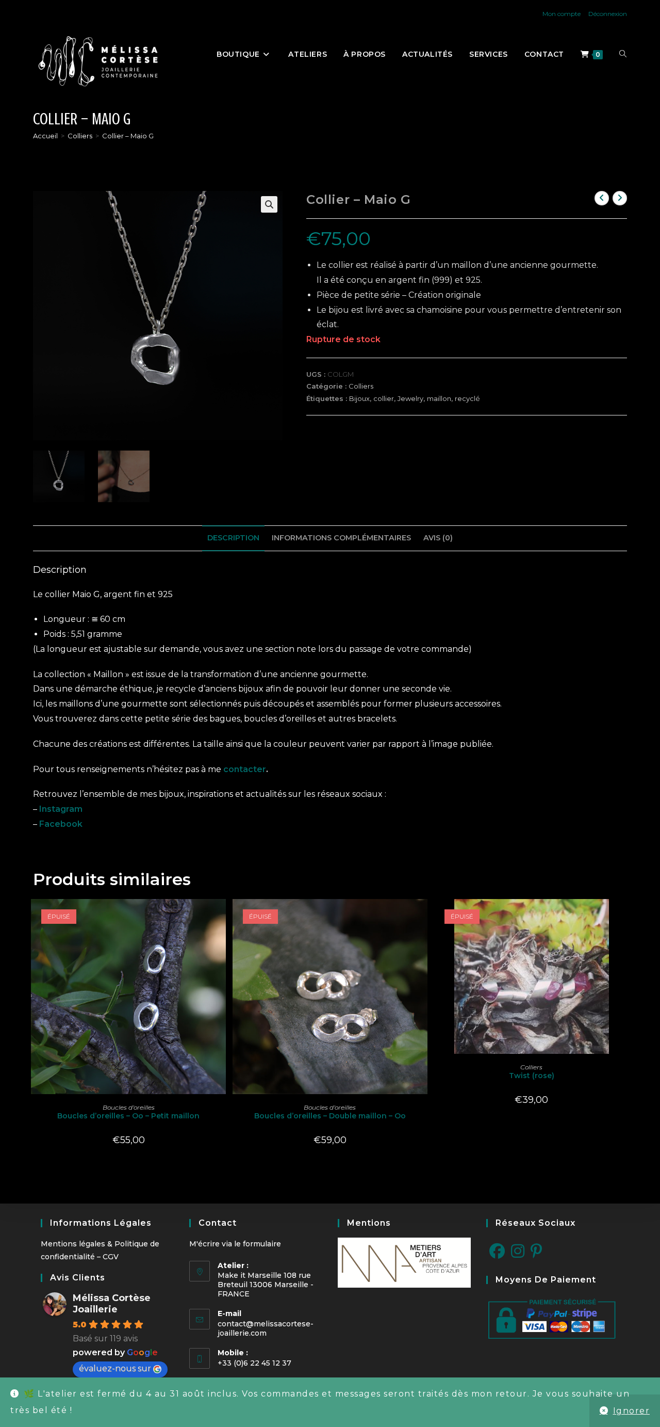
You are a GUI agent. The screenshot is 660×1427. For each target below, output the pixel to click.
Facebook (60, 824)
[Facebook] (497, 1251)
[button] (269, 204)
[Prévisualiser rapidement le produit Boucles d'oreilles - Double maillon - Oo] (422, 917)
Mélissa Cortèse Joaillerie (112, 1303)
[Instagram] (517, 1251)
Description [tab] (233, 537)
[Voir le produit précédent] (602, 198)
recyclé (467, 398)
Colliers (361, 386)
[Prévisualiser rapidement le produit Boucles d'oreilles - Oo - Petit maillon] (220, 917)
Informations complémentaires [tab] (341, 537)
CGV (111, 1256)
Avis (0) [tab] (438, 537)
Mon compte (561, 14)
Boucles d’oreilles (129, 1107)
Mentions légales (73, 1243)
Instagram (60, 809)
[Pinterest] (536, 1251)
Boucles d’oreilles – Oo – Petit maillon (128, 1115)
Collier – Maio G (128, 136)
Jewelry (410, 398)
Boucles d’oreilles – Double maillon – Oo (330, 1115)
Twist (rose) (531, 1075)
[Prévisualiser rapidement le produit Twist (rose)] (624, 917)
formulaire (262, 1243)
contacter (244, 769)
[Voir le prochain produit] (620, 198)
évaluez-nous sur (115, 1368)
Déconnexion (607, 14)
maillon (439, 398)
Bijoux (359, 398)
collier (383, 398)
